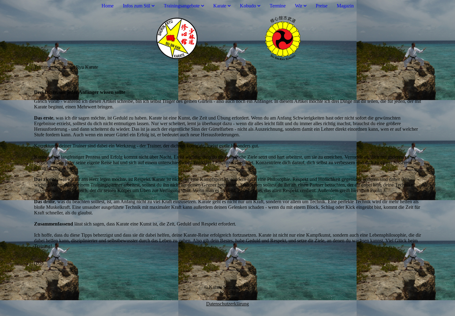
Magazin (345, 5)
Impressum (227, 298)
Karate (219, 5)
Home (108, 5)
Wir (298, 5)
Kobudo (248, 5)
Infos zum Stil (136, 5)
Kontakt (228, 292)
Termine (278, 5)
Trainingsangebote (182, 5)
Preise (321, 5)
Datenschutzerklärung (227, 303)
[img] (227, 38)
